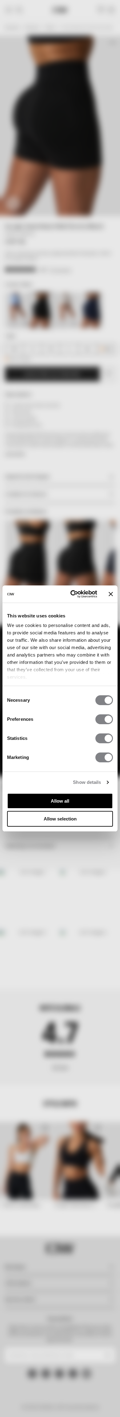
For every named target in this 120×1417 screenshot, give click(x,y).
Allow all (60, 801)
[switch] (104, 719)
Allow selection (60, 818)
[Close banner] (111, 594)
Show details (87, 782)
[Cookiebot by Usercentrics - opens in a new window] (72, 594)
